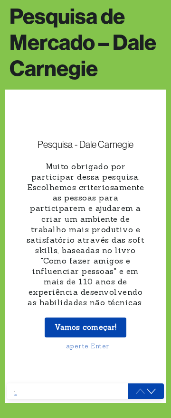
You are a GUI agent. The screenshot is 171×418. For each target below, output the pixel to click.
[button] (151, 391)
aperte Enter (87, 346)
